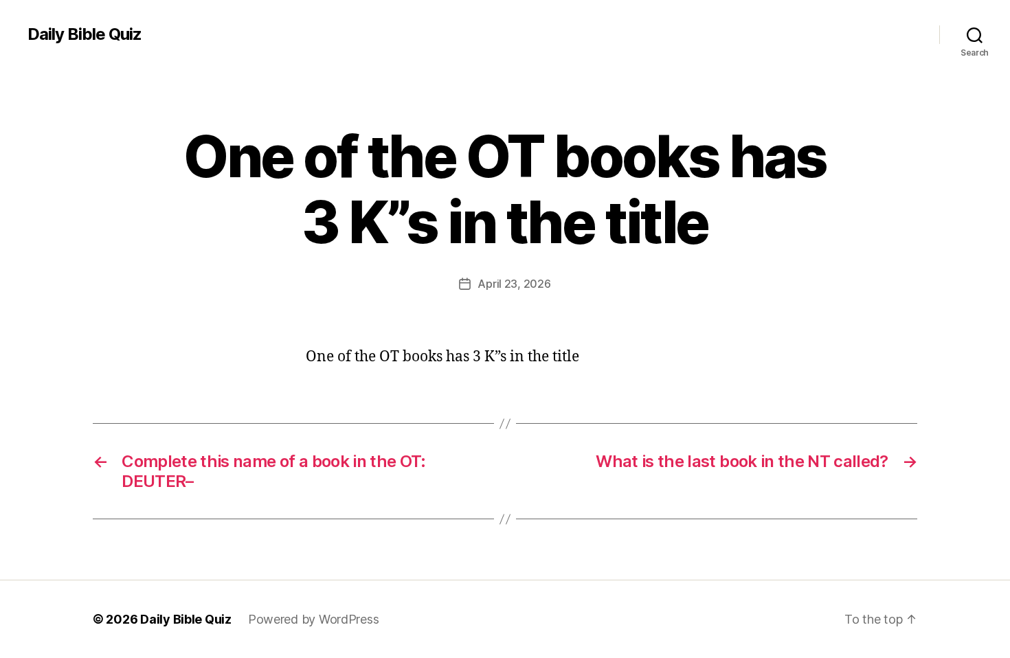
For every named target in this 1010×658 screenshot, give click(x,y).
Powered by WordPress (313, 619)
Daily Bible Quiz (84, 34)
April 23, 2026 (514, 284)
